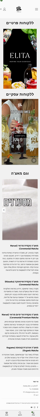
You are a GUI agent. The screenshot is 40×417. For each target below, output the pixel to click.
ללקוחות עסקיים (20, 94)
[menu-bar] (35, 9)
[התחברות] (4, 9)
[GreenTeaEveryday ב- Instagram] (34, 407)
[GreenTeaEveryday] (19, 9)
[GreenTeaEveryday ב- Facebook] (37, 407)
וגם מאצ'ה (20, 173)
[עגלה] (1, 9)
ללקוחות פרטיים (20, 23)
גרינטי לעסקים (20, 136)
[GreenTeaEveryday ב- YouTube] (31, 407)
